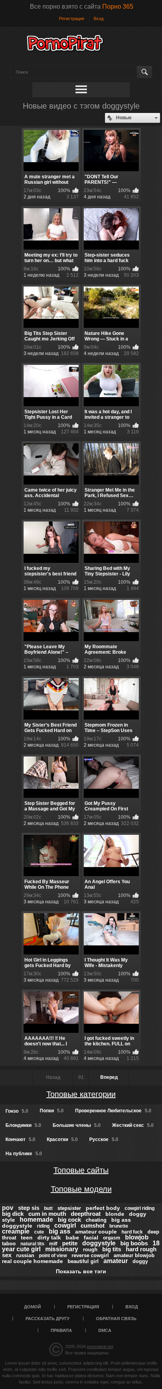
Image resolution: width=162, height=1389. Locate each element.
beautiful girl (83, 1261)
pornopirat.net (100, 1346)
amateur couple (96, 1231)
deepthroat (86, 1213)
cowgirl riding (140, 1208)
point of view (53, 1255)
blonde (114, 1214)
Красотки (62, 1139)
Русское (103, 1139)
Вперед (109, 1077)
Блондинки (23, 1125)
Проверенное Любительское (113, 1110)
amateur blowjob (134, 1255)
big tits (111, 1249)
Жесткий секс (133, 1125)
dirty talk (49, 1237)
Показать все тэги (81, 1271)
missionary (61, 1249)
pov (7, 1207)
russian (25, 1255)
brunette (118, 1226)
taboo (9, 1244)
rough (90, 1249)
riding (43, 1226)
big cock (69, 1219)
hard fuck (132, 1232)
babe (72, 1237)
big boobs (134, 1243)
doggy (140, 1261)
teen (27, 1237)
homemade (36, 1219)
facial (91, 1237)
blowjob (137, 1237)
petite (69, 1243)
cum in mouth (47, 1213)
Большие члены (77, 1125)
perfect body (103, 1208)
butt (48, 1208)
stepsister (69, 1208)
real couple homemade (32, 1261)
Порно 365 (117, 6)
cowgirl (65, 1225)
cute (39, 1232)
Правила (61, 1330)
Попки (52, 1110)
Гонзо (17, 1111)
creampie (15, 1231)
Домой (32, 1306)
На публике (24, 1153)
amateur (115, 1261)
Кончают (20, 1139)
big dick (13, 1213)
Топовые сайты (81, 1170)
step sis (28, 1207)
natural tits (32, 1244)
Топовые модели (81, 1189)
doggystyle (99, 1243)
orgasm (111, 1238)
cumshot (93, 1225)
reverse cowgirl (90, 1255)
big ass (59, 1231)
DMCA (104, 1330)
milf (53, 1244)
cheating (96, 1220)
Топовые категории (81, 1094)
